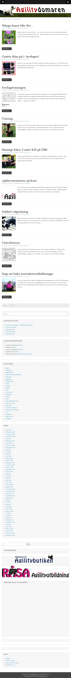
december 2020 (10, 432)
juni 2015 (8, 452)
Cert (7, 390)
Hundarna (8, 394)
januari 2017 (9, 443)
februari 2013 (9, 511)
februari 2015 (9, 458)
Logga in (8, 658)
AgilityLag (8, 377)
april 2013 (8, 506)
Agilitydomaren (34, 674)
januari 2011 (9, 531)
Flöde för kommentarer (12, 663)
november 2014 (10, 465)
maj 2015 (8, 454)
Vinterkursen (11, 242)
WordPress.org (10, 665)
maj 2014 (8, 478)
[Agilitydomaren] (35, 10)
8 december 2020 (11, 327)
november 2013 (10, 491)
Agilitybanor (9, 370)
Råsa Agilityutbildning (12, 401)
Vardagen (8, 418)
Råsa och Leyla (10, 403)
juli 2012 (8, 513)
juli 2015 (8, 449)
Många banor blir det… (17, 25)
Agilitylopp (9, 379)
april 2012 (8, 518)
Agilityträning (9, 381)
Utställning (9, 414)
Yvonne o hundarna (7, 28)
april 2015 (8, 456)
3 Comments (24, 28)
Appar (7, 383)
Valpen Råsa (9, 416)
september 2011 (10, 522)
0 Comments (26, 90)
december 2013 (10, 489)
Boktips (8, 388)
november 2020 (10, 434)
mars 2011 (9, 526)
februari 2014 (9, 484)
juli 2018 (8, 438)
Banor (21, 345)
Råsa (7, 399)
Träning (7, 118)
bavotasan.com (43, 676)
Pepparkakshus (10, 329)
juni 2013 (8, 502)
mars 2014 (9, 482)
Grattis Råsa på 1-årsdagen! (20, 56)
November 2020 (10, 331)
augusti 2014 (9, 471)
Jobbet (8, 396)
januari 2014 (9, 487)
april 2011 (8, 524)
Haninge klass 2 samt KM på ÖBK (25, 149)
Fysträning (9, 392)
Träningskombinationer (12, 410)
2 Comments (26, 59)
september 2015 (10, 447)
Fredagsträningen (14, 87)
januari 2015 (9, 460)
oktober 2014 (9, 467)
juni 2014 (8, 476)
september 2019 (10, 436)
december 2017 (10, 441)
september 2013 (10, 495)
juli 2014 (8, 474)
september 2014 (10, 469)
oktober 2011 (9, 520)
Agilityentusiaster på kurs (19, 180)
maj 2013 (8, 504)
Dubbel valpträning (15, 211)
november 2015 (10, 445)
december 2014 (10, 463)
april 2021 (8, 430)
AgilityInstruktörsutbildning (13, 374)
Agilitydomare (10, 372)
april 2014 (8, 480)
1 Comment (25, 276)
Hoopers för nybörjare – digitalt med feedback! (19, 325)
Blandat (8, 385)
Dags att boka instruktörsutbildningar (27, 273)
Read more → (6, 48)
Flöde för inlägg (10, 660)
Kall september (10, 334)
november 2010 (10, 535)
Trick (7, 412)
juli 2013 (8, 500)
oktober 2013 (9, 493)
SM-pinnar (9, 405)
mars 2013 (9, 509)
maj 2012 (8, 515)
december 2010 (10, 533)
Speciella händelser (11, 407)
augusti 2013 (9, 498)
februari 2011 (9, 529)
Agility (7, 368)
